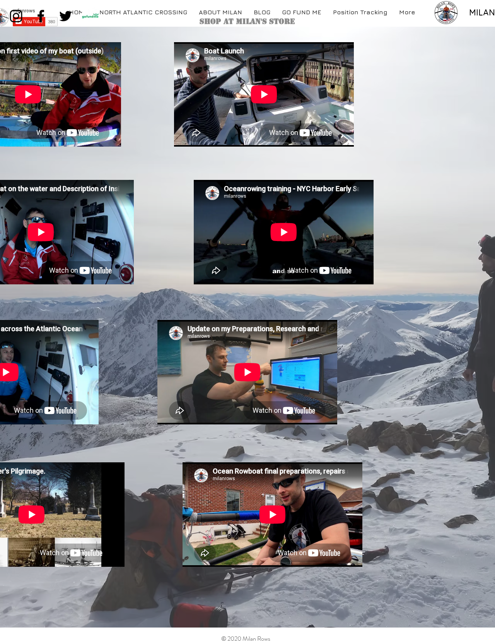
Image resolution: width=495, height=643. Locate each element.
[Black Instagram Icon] (16, 16)
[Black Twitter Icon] (65, 16)
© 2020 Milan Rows (245, 638)
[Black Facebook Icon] (40, 16)
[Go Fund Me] (90, 16)
